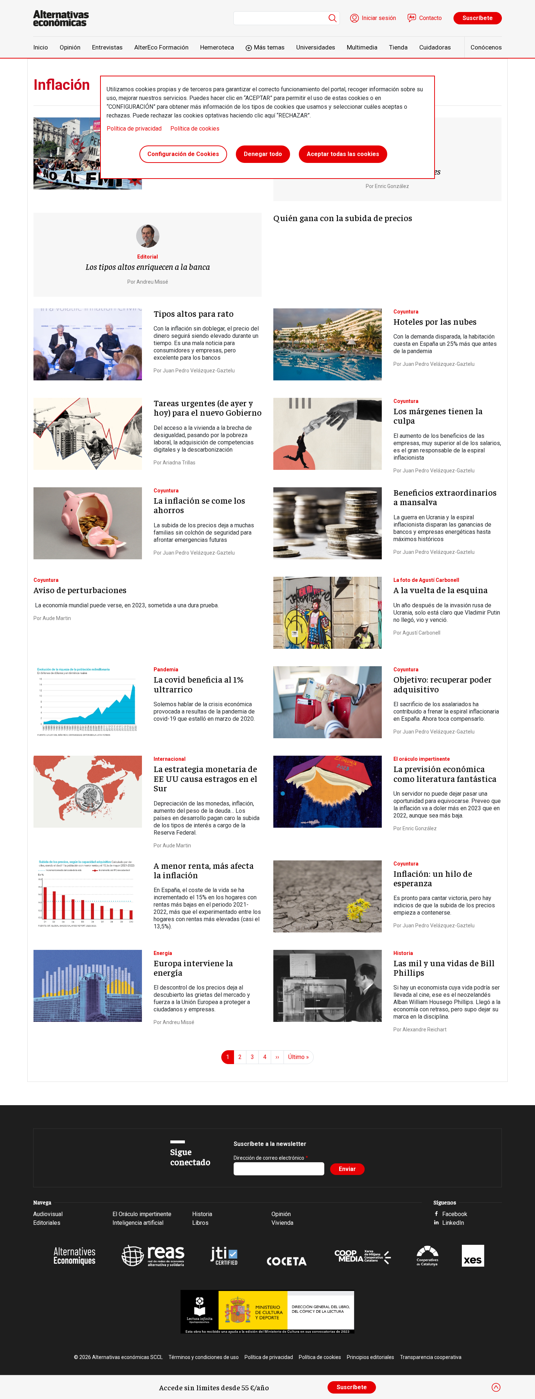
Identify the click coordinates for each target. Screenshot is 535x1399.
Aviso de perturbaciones (80, 589)
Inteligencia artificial (137, 1222)
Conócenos (486, 47)
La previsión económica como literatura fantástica (444, 773)
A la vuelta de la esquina (440, 589)
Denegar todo (263, 154)
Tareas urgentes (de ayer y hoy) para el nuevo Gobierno (208, 407)
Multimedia (362, 47)
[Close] (496, 1387)
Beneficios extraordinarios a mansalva (445, 497)
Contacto (430, 18)
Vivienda (282, 1222)
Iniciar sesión (379, 18)
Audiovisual (48, 1214)
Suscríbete (478, 18)
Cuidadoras (435, 47)
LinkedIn (453, 1222)
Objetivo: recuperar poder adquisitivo (442, 683)
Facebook (454, 1214)
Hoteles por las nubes (435, 321)
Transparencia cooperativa (430, 1357)
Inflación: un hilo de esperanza (432, 878)
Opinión (70, 47)
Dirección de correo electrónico (269, 1158)
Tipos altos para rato (194, 313)
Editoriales (46, 1222)
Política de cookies (194, 128)
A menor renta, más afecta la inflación (204, 870)
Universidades (315, 47)
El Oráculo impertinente (141, 1214)
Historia (202, 1214)
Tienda (398, 47)
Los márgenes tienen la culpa (438, 415)
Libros (200, 1222)
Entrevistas (107, 47)
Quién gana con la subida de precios (342, 217)
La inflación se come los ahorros (199, 505)
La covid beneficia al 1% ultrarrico (198, 683)
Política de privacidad (134, 128)
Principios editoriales (370, 1357)
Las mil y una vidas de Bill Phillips (444, 967)
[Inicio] (64, 18)
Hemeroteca (217, 47)
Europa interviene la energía (193, 967)
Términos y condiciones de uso (204, 1357)
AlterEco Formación (161, 47)
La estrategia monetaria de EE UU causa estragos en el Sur (205, 778)
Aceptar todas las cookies (343, 154)
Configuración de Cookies (183, 154)
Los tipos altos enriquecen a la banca (148, 266)
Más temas (269, 47)
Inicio (40, 47)
